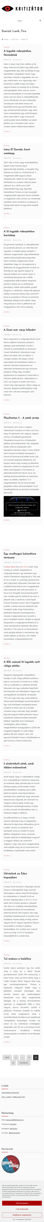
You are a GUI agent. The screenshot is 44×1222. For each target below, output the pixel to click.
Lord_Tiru (18, 60)
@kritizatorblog (14, 1133)
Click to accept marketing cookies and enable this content (22, 506)
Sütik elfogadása (22, 1203)
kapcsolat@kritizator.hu (14, 1120)
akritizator (13, 1129)
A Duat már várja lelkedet (20, 330)
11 (13, 1063)
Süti (14, 1219)
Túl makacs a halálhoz (17, 959)
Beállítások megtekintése (22, 1215)
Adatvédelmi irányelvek (23, 1219)
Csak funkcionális (22, 1209)
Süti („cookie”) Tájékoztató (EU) (13, 1097)
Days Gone (10, 566)
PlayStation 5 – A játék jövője (21, 418)
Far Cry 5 (24, 566)
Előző (7, 1057)
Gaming (6, 47)
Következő (24, 1063)
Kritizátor (13, 1124)
